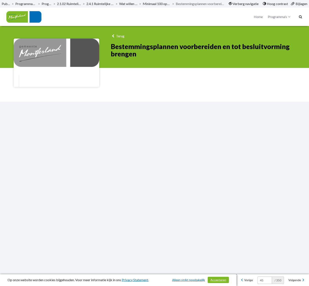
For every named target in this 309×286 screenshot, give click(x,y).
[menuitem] (243, 3)
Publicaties (6, 4)
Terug (119, 36)
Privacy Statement (135, 280)
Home (258, 17)
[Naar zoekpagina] (301, 17)
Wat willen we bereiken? (128, 4)
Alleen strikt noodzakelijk (188, 280)
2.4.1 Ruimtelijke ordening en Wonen (100, 4)
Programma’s (47, 4)
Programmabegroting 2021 (25, 4)
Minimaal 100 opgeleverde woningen (157, 4)
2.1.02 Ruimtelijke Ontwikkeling (69, 4)
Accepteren (218, 280)
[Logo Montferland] (23, 16)
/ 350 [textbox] (278, 280)
